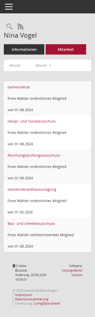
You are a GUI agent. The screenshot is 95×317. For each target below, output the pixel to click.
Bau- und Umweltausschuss (31, 223)
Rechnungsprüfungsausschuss (34, 155)
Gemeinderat (19, 87)
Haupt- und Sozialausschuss (32, 121)
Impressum (23, 294)
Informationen (24, 49)
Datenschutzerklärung (31, 299)
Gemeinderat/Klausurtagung (32, 189)
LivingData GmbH (47, 303)
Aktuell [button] (41, 65)
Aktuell (15, 65)
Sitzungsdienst (72, 272)
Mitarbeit (66, 49)
